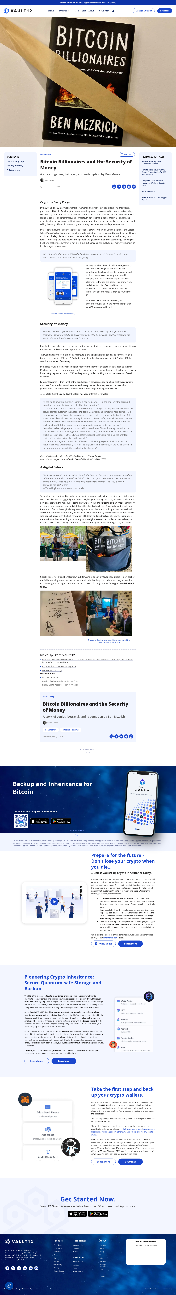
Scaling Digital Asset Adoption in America (60, 685)
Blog (84, 11)
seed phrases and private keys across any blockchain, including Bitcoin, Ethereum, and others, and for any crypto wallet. (123, 1132)
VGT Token (103, 1255)
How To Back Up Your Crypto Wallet (154, 198)
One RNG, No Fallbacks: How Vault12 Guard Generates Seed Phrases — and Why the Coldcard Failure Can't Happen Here (87, 661)
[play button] (54, 902)
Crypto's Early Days (15, 161)
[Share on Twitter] (114, 187)
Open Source (78, 1271)
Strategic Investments (103, 1265)
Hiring (101, 1251)
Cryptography (78, 1245)
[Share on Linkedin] (124, 187)
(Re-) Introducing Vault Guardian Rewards (152, 162)
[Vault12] (18, 11)
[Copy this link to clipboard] (134, 187)
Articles (76, 1265)
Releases (57, 1255)
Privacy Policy (167, 1289)
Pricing (56, 1268)
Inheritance (64, 11)
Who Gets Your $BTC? (51, 677)
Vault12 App (58, 1245)
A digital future (13, 170)
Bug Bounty (58, 1264)
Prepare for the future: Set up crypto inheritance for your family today (88, 2)
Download (164, 11)
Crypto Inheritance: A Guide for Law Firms (60, 681)
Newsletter (104, 11)
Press (101, 1273)
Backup (51, 11)
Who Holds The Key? (52, 670)
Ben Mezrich (94, 217)
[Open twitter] (13, 1268)
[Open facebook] (7, 1268)
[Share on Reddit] (129, 187)
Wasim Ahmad (50, 180)
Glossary (128, 154)
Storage (76, 1248)
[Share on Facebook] (119, 187)
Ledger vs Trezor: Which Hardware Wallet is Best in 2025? (153, 182)
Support (56, 1261)
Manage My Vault (144, 11)
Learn (76, 11)
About (91, 11)
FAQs (101, 1258)
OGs (65, 499)
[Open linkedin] (25, 1268)
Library (75, 1251)
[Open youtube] (36, 1268)
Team (101, 1248)
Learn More (130, 943)
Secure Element (148, 191)
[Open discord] (30, 1268)
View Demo (105, 943)
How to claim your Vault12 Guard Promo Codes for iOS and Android (154, 172)
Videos (75, 1268)
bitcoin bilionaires (71, 730)
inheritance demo (111, 938)
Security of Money (15, 166)
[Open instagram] (19, 1268)
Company (102, 1245)
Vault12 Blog (45, 154)
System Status (59, 1271)
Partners (102, 1261)
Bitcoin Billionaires (117, 217)
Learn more (103, 1161)
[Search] (113, 10)
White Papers (78, 1262)
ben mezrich (50, 730)
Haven (56, 1258)
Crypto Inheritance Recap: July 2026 (59, 666)
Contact (102, 1276)
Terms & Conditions (152, 1289)
